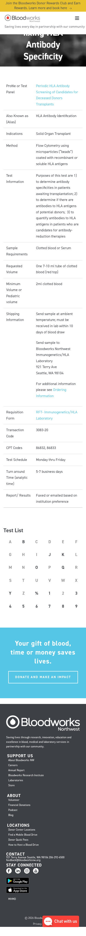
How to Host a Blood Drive (23, 845)
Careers (13, 765)
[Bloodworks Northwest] (22, 18)
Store (11, 785)
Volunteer (13, 800)
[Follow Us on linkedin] (18, 871)
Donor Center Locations (21, 830)
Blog (10, 815)
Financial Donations (19, 805)
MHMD (12, 899)
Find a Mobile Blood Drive (22, 835)
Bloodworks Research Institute (26, 775)
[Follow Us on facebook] (9, 871)
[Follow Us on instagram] (27, 871)
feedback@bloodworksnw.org (23, 860)
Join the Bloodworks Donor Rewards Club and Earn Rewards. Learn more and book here (43, 5)
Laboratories (15, 780)
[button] (60, 925)
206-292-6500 (56, 857)
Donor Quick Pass (18, 840)
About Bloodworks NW (21, 760)
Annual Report (16, 770)
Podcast (12, 810)
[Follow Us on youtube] (36, 871)
